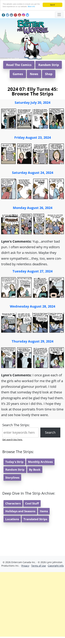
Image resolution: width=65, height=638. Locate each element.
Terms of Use (38, 565)
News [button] (34, 74)
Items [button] (44, 511)
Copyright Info (56, 565)
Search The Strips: (16, 425)
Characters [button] (13, 503)
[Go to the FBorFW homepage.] (32, 26)
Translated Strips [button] (35, 519)
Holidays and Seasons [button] (20, 511)
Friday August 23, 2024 (32, 137)
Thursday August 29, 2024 (32, 341)
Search (50, 432)
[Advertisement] (32, 604)
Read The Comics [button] (19, 65)
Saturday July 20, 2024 (32, 102)
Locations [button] (12, 519)
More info (31, 6)
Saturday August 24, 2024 (32, 172)
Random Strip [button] (48, 65)
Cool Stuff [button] (32, 503)
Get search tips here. (12, 439)
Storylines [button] (12, 477)
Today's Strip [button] (14, 462)
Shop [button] (48, 74)
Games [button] (18, 74)
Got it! (52, 4)
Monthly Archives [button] (40, 462)
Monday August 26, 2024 (32, 207)
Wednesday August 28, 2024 (32, 306)
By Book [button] (34, 469)
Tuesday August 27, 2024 (32, 271)
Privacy (25, 565)
